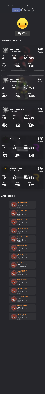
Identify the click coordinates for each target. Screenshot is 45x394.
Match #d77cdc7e (22, 314)
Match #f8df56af (22, 271)
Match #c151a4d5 (22, 219)
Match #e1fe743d (22, 288)
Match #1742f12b (22, 279)
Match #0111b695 (22, 305)
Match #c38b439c (22, 211)
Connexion (27, 10)
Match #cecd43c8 (22, 228)
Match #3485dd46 (22, 245)
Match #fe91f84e (22, 202)
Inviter (16, 10)
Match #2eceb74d (22, 237)
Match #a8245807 (22, 297)
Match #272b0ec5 (22, 263)
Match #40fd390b (22, 254)
